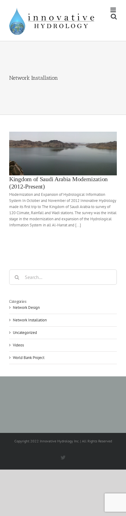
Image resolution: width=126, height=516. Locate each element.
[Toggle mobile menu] (113, 10)
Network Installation (30, 320)
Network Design (26, 307)
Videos (18, 345)
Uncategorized (25, 332)
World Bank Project (28, 357)
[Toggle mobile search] (114, 16)
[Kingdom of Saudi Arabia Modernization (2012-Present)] (63, 153)
